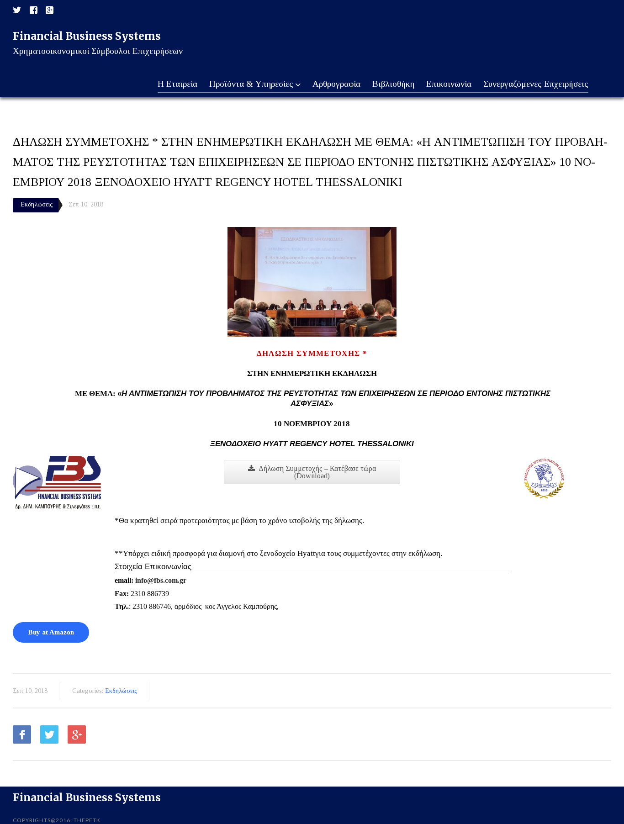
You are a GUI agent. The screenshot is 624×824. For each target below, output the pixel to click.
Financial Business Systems (87, 35)
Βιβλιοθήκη (393, 84)
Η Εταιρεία (177, 84)
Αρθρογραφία (336, 84)
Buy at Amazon (51, 632)
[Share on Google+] (77, 734)
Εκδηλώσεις (37, 204)
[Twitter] (17, 10)
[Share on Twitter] (49, 734)
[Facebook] (33, 10)
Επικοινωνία (448, 84)
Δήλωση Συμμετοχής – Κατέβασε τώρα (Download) (317, 472)
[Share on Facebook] (22, 734)
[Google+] (49, 10)
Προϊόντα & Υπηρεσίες (251, 84)
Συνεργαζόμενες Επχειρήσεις (535, 84)
